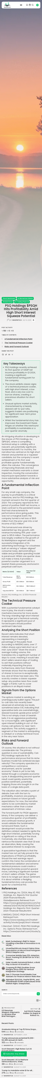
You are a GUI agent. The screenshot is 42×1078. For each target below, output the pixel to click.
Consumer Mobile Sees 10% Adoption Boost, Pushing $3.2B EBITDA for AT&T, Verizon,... (23, 957)
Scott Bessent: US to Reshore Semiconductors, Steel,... (15, 1060)
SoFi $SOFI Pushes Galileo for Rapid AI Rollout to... (31, 1013)
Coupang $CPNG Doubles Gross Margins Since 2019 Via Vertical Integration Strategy (20, 969)
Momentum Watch (26, 298)
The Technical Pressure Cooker (19, 342)
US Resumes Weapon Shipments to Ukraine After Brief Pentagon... (11, 1013)
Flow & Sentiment (9, 298)
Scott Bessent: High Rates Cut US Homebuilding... (17, 1050)
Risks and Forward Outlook (17, 346)
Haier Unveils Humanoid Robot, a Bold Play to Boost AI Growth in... (23, 963)
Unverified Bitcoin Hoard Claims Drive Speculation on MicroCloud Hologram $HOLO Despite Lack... (23, 950)
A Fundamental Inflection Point (18, 339)
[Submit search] (38, 993)
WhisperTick (17, 320)
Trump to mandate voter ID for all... (17, 1070)
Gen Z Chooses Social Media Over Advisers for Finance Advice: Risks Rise (23, 975)
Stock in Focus (8, 302)
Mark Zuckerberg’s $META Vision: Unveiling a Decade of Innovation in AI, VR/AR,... (23, 943)
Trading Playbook (23, 302)
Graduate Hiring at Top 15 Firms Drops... (19, 1029)
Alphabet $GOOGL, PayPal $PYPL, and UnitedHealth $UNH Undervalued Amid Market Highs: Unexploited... (23, 981)
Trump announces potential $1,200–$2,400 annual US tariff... (18, 1039)
